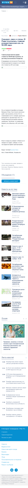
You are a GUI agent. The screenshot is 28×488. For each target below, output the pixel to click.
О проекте (4, 432)
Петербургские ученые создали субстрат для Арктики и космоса (14, 362)
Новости (4, 7)
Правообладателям (7, 434)
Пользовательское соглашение (11, 459)
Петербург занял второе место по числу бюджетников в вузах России (15, 382)
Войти (25, 2)
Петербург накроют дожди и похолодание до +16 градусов (14, 415)
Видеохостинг (6, 447)
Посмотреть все (8, 176)
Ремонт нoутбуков (7, 465)
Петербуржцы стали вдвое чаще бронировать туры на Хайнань (14, 409)
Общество (10, 167)
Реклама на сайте (6, 437)
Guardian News (14, 150)
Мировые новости (18, 167)
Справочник (5, 462)
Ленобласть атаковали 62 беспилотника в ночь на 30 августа (15, 402)
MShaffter (24, 30)
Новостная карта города (9, 449)
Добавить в (19, 35)
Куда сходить (20, 7)
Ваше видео (5, 454)
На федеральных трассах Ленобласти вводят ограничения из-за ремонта (15, 396)
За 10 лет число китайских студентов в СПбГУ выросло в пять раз (16, 368)
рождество (11, 165)
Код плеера (5, 35)
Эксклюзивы (11, 7)
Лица (3, 457)
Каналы (4, 452)
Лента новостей (6, 169)
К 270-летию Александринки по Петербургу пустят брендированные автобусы (15, 375)
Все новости (25, 358)
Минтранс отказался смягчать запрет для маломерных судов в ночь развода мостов (16, 389)
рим (7, 165)
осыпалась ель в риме (10, 163)
